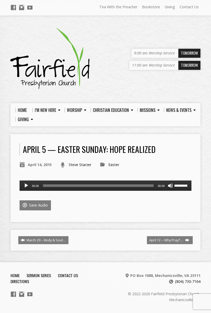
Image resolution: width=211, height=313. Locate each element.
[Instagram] (21, 7)
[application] (105, 185)
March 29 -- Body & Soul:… (46, 240)
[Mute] (170, 185)
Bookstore (151, 6)
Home (15, 275)
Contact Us (189, 6)
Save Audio (38, 205)
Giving (170, 6)
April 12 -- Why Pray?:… (166, 240)
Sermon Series (39, 275)
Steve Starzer (80, 164)
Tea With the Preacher (118, 6)
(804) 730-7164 (187, 281)
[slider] (181, 185)
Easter (113, 164)
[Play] (26, 185)
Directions (20, 281)
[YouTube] (29, 7)
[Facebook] (13, 7)
